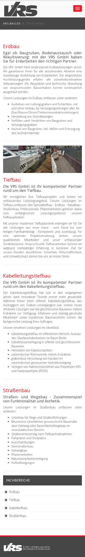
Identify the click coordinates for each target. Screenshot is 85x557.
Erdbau (13, 492)
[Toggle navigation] (77, 8)
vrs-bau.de (12, 23)
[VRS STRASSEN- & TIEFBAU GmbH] (27, 547)
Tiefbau (13, 500)
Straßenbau (16, 515)
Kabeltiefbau (17, 508)
